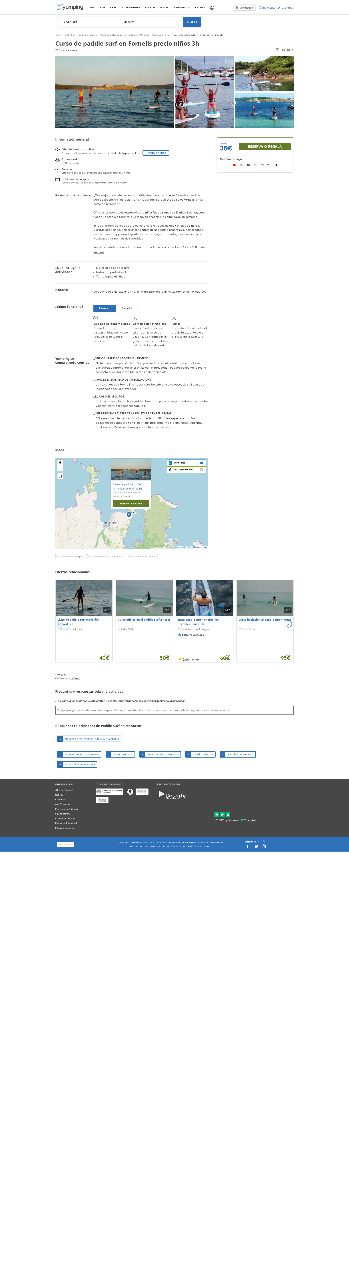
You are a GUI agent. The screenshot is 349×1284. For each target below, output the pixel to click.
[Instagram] (264, 847)
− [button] (60, 468)
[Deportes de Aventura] (69, 7)
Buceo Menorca (123, 754)
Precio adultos (156, 153)
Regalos (200, 7)
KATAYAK (75, 678)
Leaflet (177, 547)
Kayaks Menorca (203, 754)
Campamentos (181, 7)
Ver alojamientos (183, 469)
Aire (102, 7)
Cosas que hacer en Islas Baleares (105, 556)
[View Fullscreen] (60, 476)
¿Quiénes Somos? (64, 790)
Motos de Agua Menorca (80, 764)
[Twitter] (256, 847)
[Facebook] (247, 847)
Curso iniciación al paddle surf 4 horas (264, 619)
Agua (92, 7)
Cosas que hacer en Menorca (142, 556)
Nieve (113, 7)
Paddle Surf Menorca (241, 754)
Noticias (59, 794)
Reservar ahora (131, 503)
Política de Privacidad (66, 823)
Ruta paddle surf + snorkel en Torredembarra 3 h (198, 622)
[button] (288, 624)
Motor (164, 7)
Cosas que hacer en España (70, 556)
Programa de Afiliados (66, 808)
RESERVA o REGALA (265, 146)
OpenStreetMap (190, 547)
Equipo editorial (63, 813)
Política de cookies (64, 827)
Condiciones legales (65, 818)
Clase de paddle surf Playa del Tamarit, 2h (78, 622)
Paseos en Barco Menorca (163, 754)
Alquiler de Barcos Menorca (82, 754)
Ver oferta (179, 463)
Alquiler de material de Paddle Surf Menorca (92, 738)
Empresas (269, 7)
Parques (150, 7)
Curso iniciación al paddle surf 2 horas (144, 619)
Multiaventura (130, 7)
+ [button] (60, 462)
